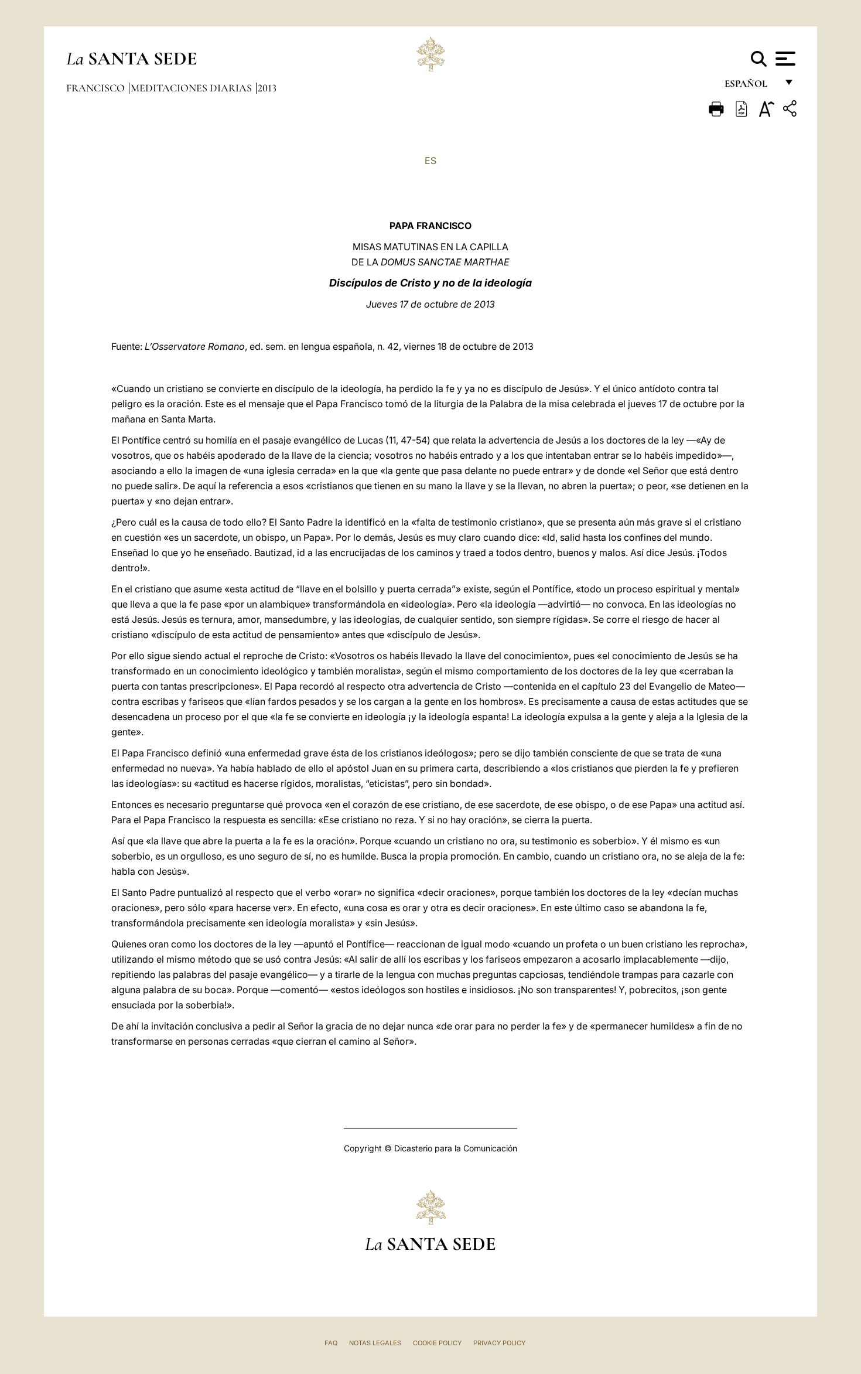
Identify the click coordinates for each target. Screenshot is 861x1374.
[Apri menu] (784, 59)
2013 (267, 87)
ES (430, 160)
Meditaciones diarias (192, 87)
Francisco (96, 87)
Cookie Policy (437, 1343)
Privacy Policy (499, 1343)
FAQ (330, 1343)
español (750, 86)
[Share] (791, 110)
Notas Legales (375, 1343)
